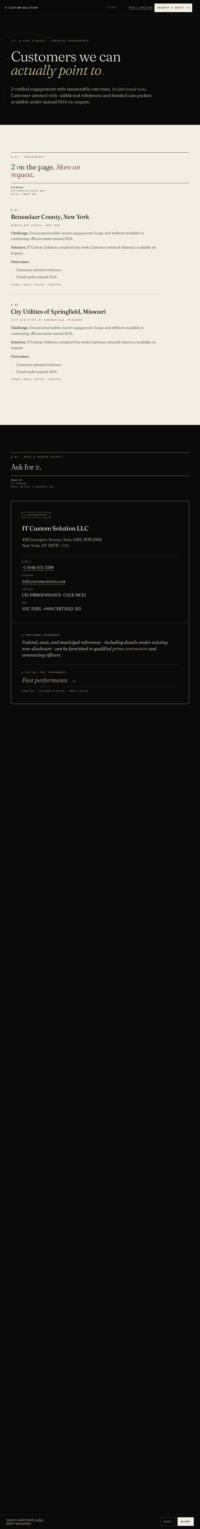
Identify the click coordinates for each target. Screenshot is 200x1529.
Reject (168, 1521)
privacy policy (23, 1523)
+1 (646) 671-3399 (38, 567)
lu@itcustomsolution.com (43, 581)
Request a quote (170, 7)
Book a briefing (141, 7)
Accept (185, 1521)
